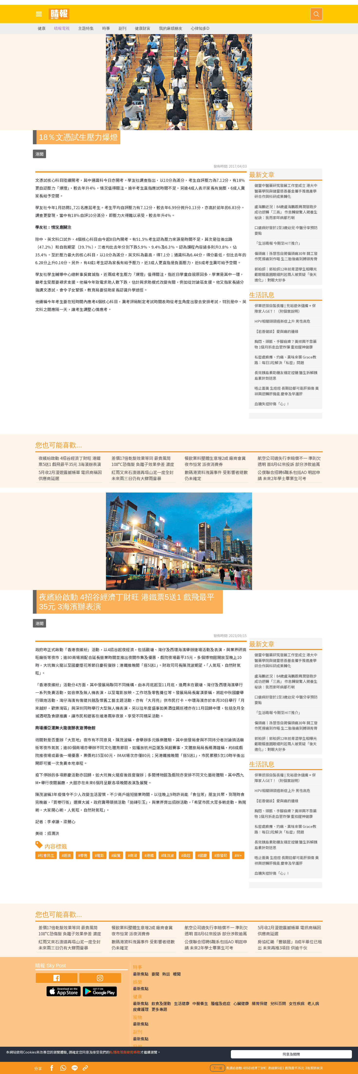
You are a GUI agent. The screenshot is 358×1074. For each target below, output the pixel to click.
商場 (133, 855)
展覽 (117, 855)
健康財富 (143, 28)
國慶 (203, 855)
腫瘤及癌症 (220, 1003)
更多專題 (159, 1009)
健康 (42, 28)
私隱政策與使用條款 (125, 1052)
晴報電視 (62, 28)
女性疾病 (296, 1003)
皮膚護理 (141, 1009)
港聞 (39, 154)
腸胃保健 (259, 1003)
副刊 (122, 28)
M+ (239, 855)
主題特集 (86, 28)
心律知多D (200, 28)
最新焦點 (141, 974)
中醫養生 (200, 1003)
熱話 (166, 974)
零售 (83, 855)
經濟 (67, 855)
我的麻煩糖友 (170, 28)
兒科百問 (278, 1003)
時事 (106, 28)
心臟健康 (241, 1003)
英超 (186, 855)
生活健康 (181, 1003)
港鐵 (150, 855)
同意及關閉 (291, 1054)
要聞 (155, 974)
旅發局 (221, 855)
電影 (100, 855)
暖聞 (177, 974)
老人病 (313, 1003)
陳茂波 (168, 855)
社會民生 (47, 855)
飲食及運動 (161, 1003)
